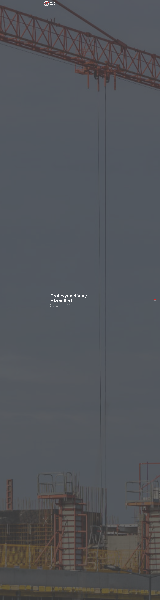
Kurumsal (79, 3)
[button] (155, 299)
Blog (96, 3)
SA (111, 3)
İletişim (102, 3)
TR (107, 3)
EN (109, 3)
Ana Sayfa (71, 3)
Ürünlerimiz (88, 3)
